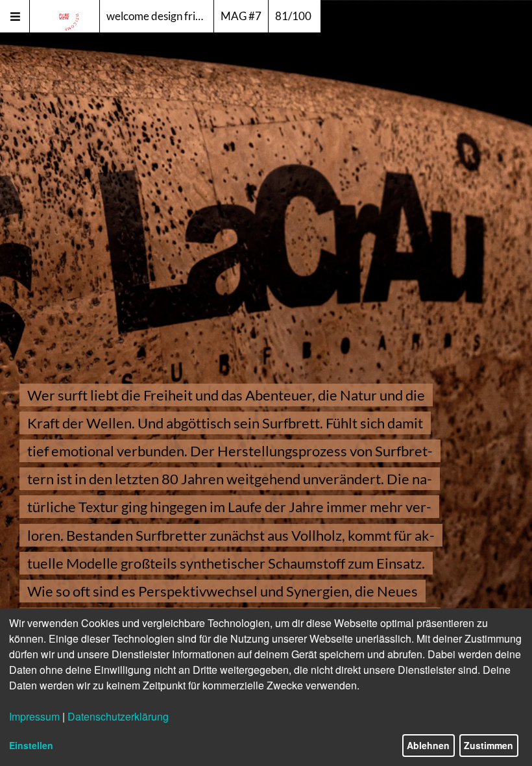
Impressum (34, 716)
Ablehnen (428, 745)
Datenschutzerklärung (118, 716)
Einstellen (31, 745)
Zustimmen (488, 745)
